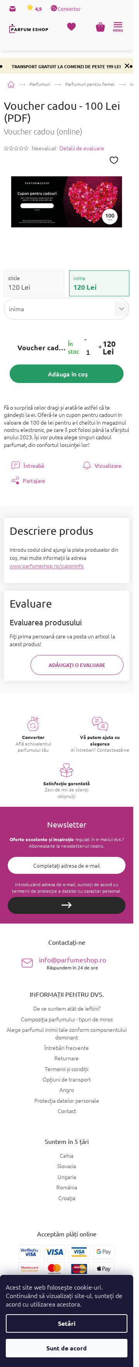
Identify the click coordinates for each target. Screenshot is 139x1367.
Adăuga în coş (68, 373)
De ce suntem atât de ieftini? (66, 1008)
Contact (67, 1111)
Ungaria (67, 1177)
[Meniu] (118, 27)
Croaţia (66, 1198)
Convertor (69, 8)
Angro (66, 1089)
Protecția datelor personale (66, 1100)
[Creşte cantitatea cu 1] (100, 347)
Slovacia (66, 1166)
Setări (67, 1323)
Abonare (66, 905)
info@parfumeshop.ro (72, 963)
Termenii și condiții (66, 1069)
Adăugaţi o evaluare (77, 665)
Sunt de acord (66, 1348)
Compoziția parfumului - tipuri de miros (67, 1019)
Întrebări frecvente (66, 1047)
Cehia (66, 1155)
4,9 (38, 8)
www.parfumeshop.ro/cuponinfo (47, 565)
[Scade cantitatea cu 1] (85, 339)
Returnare (66, 1058)
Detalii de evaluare (81, 148)
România (66, 1187)
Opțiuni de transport (66, 1079)
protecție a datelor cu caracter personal (78, 891)
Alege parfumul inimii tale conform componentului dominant (67, 1033)
